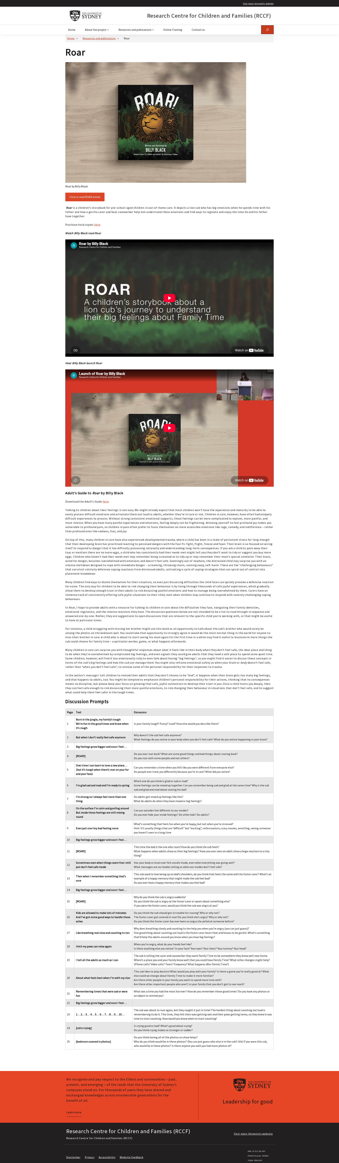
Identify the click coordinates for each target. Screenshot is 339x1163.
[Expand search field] (267, 29)
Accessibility (107, 1157)
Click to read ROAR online (84, 197)
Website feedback (131, 1157)
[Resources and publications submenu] (153, 30)
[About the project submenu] (108, 30)
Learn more (73, 1112)
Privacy (89, 1157)
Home (71, 38)
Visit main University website (258, 3)
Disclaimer (73, 1157)
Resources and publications (99, 38)
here (97, 224)
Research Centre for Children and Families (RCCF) (209, 15)
